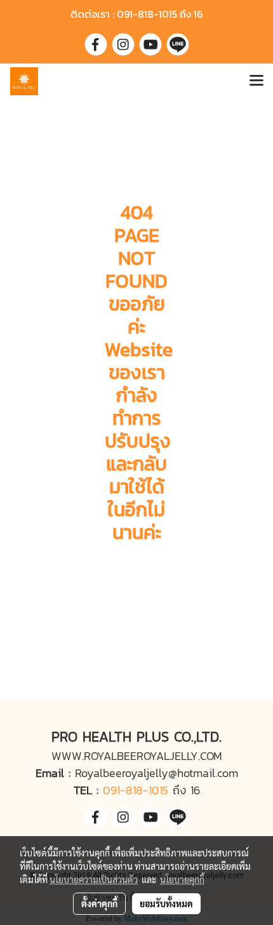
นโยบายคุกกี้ (182, 879)
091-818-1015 (135, 790)
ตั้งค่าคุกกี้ (99, 903)
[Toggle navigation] (256, 81)
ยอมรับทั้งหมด (166, 903)
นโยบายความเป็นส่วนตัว (94, 879)
